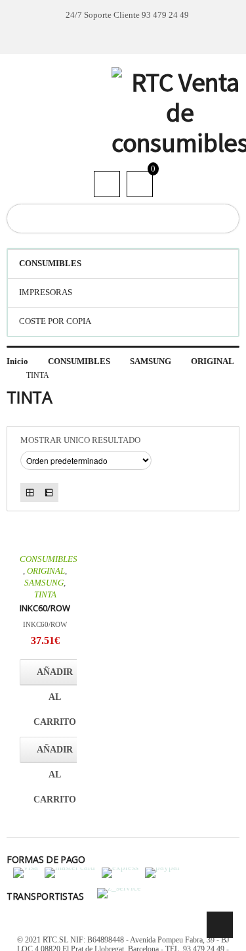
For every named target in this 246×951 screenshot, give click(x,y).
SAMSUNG (150, 361)
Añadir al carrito (54, 676)
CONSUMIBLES (79, 361)
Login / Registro (107, 185)
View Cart (140, 183)
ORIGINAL (212, 361)
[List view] (48, 492)
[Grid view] (29, 492)
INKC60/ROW (45, 608)
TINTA (45, 594)
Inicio (17, 361)
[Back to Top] (220, 925)
